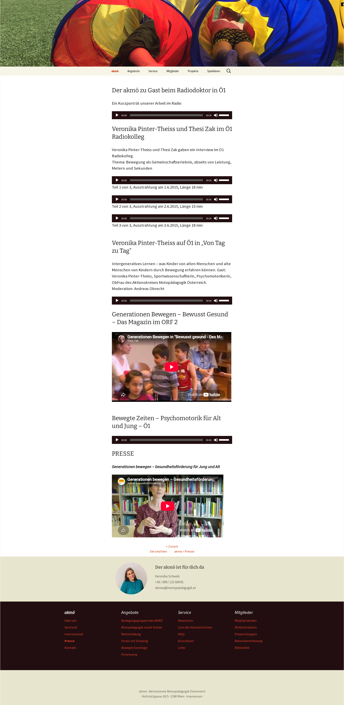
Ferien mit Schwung (134, 641)
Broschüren (186, 641)
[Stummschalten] (216, 115)
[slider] (224, 114)
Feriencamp (129, 654)
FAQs (181, 634)
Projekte (193, 71)
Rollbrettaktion (246, 627)
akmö (115, 71)
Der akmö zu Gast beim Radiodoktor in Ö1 (169, 90)
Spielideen (213, 71)
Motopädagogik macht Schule (141, 627)
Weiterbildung (131, 634)
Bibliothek (242, 648)
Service (153, 71)
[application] (172, 115)
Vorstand (70, 627)
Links (181, 648)
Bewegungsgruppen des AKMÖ (142, 620)
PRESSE (123, 453)
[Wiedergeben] (117, 115)
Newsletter (186, 620)
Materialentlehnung (248, 641)
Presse (189, 551)
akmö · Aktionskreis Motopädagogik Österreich (172, 691)
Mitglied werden (246, 620)
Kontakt (70, 648)
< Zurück (172, 546)
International (73, 634)
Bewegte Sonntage (134, 648)
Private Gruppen (246, 634)
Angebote (133, 71)
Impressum (194, 696)
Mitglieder (172, 71)
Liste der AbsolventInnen (195, 627)
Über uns (70, 620)
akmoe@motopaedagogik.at (175, 588)
